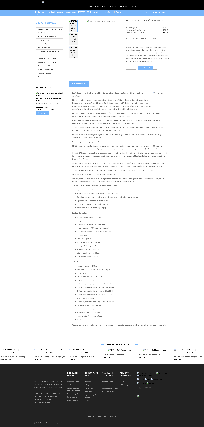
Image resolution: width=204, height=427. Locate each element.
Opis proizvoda (78, 84)
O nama (87, 400)
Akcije (40, 77)
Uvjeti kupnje (72, 385)
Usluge (104, 7)
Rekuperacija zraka (44, 48)
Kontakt (134, 7)
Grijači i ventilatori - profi (47, 62)
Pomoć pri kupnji (73, 381)
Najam (97, 7)
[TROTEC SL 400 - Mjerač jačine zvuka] (73, 26)
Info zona (124, 7)
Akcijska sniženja (43, 87)
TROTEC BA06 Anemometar (114, 354)
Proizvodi (88, 7)
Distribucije (88, 388)
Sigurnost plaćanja (109, 385)
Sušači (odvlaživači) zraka (47, 37)
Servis (122, 381)
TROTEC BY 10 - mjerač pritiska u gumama (81, 357)
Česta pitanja (72, 397)
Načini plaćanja (108, 381)
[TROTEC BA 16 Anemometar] (155, 350)
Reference (114, 7)
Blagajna (119, 12)
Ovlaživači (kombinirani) (46, 33)
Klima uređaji (42, 44)
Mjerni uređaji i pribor (45, 70)
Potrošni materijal (44, 73)
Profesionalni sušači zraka (47, 55)
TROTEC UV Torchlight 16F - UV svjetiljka (49, 357)
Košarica (113, 416)
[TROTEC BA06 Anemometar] (119, 350)
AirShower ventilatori (45, 66)
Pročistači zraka (43, 40)
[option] (73, 26)
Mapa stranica (72, 400)
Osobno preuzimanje (110, 388)
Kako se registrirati (74, 394)
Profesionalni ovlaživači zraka (48, 51)
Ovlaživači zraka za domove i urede (50, 29)
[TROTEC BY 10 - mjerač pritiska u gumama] (84, 351)
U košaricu (147, 68)
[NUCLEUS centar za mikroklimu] (55, 3)
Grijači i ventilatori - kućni (47, 59)
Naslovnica (39, 12)
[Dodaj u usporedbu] (155, 68)
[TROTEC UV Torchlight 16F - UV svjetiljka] (49, 351)
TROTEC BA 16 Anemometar (149, 354)
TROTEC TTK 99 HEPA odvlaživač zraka (48, 99)
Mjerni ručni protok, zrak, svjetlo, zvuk (61, 12)
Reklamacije (124, 385)
